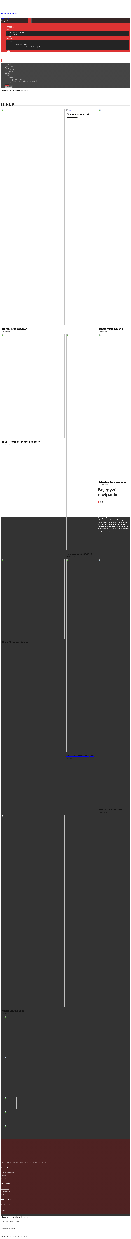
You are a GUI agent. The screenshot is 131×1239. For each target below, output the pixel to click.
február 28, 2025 (71, 556)
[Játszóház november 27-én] (81, 655)
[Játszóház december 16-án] (114, 406)
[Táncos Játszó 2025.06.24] (114, 217)
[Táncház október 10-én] (114, 682)
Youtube (4, 1211)
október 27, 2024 (71, 758)
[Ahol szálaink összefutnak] (33, 599)
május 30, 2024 (6, 1013)
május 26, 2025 (103, 331)
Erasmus (3, 1178)
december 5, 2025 (7, 331)
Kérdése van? (5, 1205)
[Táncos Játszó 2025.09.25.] (81, 110)
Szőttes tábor (5, 1192)
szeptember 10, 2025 (72, 117)
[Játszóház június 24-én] (33, 911)
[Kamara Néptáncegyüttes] (10, 8)
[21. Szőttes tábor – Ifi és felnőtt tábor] (33, 386)
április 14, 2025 (6, 444)
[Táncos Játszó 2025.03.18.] (81, 442)
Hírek (2, 1194)
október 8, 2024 (103, 812)
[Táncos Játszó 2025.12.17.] (33, 217)
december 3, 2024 (104, 484)
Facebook (4, 1208)
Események (5, 1189)
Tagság (3, 1176)
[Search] (30, 20)
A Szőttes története (7, 1173)
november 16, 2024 (7, 645)
